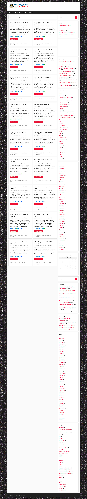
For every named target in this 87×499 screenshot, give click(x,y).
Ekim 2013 (61, 249)
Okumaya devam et (13, 39)
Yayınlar (24, 12)
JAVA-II (61, 110)
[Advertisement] (68, 48)
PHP (61, 156)
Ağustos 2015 (61, 217)
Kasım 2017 (61, 186)
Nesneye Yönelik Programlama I (66, 115)
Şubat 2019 (61, 181)
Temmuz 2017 (62, 192)
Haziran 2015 (61, 221)
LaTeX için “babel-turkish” (64, 77)
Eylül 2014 (61, 236)
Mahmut (73, 32)
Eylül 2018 (61, 182)
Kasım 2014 (61, 232)
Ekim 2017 (61, 188)
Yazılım (25, 43)
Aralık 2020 (61, 166)
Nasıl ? (60, 141)
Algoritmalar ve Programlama (66, 97)
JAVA (61, 150)
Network (61, 143)
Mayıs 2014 (61, 243)
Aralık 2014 (61, 230)
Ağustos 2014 (61, 238)
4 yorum (12, 236)
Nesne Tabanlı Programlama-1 (66, 111)
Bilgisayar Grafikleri (64, 99)
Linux (60, 135)
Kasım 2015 (61, 214)
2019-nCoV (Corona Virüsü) (64, 32)
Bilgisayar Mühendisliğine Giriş (66, 100)
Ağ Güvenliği (62, 125)
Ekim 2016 (61, 201)
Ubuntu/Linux (63, 139)
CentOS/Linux (63, 137)
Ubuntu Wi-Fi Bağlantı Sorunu (65, 85)
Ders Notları (14, 43)
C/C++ (61, 149)
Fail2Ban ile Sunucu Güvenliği (65, 75)
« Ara (60, 273)
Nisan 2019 (61, 179)
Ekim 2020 (61, 170)
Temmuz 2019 (62, 175)
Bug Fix (60, 93)
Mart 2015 (61, 227)
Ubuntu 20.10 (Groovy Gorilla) (65, 71)
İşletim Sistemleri (63, 106)
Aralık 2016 (61, 197)
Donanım (61, 119)
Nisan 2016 (61, 206)
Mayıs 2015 (61, 223)
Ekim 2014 (61, 234)
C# (11, 43)
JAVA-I (61, 108)
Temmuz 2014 (62, 240)
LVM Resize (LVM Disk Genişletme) (66, 78)
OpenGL (61, 152)
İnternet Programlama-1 (64, 104)
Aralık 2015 (61, 212)
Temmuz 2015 (62, 219)
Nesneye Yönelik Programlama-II (66, 117)
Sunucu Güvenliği (63, 127)
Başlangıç (10, 12)
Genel (43, 98)
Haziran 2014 (61, 241)
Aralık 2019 (61, 173)
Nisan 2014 (61, 245)
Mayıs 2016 (61, 205)
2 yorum (37, 99)
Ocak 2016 (61, 210)
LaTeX (60, 133)
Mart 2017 (61, 195)
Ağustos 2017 (61, 190)
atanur (72, 36)
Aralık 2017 (61, 184)
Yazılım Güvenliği (63, 129)
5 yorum (37, 236)
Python (61, 158)
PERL (61, 154)
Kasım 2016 (61, 199)
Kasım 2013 (61, 247)
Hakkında (31, 12)
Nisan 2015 (61, 225)
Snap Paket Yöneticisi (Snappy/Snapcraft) (67, 82)
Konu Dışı (61, 131)
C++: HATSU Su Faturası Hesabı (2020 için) (67, 68)
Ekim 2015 (61, 216)
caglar (23, 25)
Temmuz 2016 (62, 203)
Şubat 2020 (61, 171)
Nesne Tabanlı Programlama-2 (66, 113)
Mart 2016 (61, 208)
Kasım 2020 (61, 168)
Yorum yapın (13, 44)
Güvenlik (61, 123)
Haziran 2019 (61, 177)
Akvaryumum (17, 12)
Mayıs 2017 (61, 194)
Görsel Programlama (20, 43)
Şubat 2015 (61, 229)
